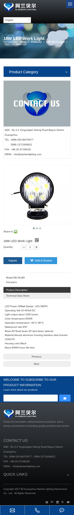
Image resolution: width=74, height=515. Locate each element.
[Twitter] (63, 502)
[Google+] (52, 502)
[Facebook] (47, 502)
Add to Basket (43, 260)
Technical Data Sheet (17, 295)
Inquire (13, 260)
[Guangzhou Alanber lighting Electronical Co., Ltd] (24, 6)
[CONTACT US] (37, 103)
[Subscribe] (65, 398)
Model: (9, 277)
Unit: (8, 282)
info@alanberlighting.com (27, 154)
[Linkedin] (57, 502)
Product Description (17, 290)
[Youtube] (68, 502)
